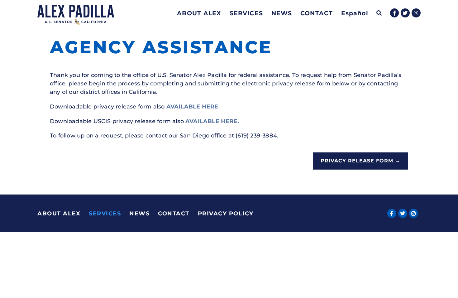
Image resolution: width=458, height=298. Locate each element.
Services (246, 13)
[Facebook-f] (394, 12)
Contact (316, 13)
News (281, 13)
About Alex (199, 13)
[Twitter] (405, 12)
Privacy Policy (226, 213)
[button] (379, 13)
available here (192, 106)
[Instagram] (416, 12)
